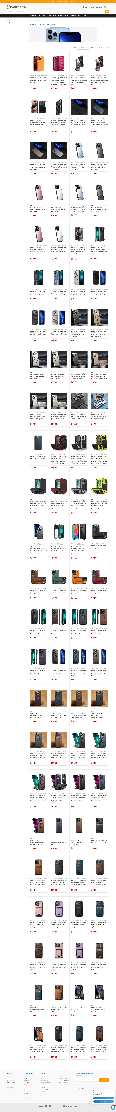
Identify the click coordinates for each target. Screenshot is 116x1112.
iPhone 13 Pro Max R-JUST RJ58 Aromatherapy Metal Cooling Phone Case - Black (99, 292)
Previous (60, 1066)
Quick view (38, 63)
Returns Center (45, 1089)
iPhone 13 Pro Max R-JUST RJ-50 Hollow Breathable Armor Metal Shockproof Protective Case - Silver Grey (58, 124)
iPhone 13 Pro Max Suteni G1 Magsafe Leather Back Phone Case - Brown (99, 632)
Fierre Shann (27, 1080)
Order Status (44, 1085)
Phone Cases (10, 1087)
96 (104, 47)
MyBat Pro (27, 1087)
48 (101, 47)
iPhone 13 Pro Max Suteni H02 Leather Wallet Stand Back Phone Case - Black (99, 840)
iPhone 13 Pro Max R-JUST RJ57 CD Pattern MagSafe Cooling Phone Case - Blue (58, 292)
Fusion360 (26, 1096)
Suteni (25, 1078)
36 (99, 47)
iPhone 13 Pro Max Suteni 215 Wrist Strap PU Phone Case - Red (99, 592)
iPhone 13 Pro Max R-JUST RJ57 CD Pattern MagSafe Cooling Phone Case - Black (38, 292)
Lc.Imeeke (26, 1091)
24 (97, 47)
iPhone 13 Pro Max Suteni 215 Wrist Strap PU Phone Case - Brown (38, 592)
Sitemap (9, 1089)
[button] (113, 1107)
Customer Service (45, 1080)
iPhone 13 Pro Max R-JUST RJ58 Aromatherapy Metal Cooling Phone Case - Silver (59, 332)
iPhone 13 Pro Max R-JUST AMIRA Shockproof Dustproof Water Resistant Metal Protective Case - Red (99, 80)
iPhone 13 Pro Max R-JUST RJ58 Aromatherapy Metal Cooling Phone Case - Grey (38, 332)
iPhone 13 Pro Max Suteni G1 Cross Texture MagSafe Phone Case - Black (38, 632)
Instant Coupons (45, 1082)
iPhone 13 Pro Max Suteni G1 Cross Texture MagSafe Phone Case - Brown (59, 632)
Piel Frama (27, 1082)
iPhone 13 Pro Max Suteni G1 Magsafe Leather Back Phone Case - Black (78, 632)
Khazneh (26, 1093)
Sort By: (74, 47)
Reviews (43, 1091)
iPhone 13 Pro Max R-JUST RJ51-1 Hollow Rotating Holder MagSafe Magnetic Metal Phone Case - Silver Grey (99, 251)
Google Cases (52, 16)
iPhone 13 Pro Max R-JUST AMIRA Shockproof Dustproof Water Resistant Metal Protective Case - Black (79, 80)
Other (84, 16)
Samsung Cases (75, 16)
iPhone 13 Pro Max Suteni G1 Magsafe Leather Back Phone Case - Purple (38, 671)
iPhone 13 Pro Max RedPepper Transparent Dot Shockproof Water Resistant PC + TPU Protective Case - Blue (78, 550)
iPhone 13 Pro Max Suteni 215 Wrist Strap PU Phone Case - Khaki (78, 592)
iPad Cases (42, 16)
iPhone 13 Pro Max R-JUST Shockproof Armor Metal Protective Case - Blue (99, 416)
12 (95, 47)
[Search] (107, 11)
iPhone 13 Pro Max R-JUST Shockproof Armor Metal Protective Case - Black (78, 416)
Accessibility (44, 1078)
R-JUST (26, 1089)
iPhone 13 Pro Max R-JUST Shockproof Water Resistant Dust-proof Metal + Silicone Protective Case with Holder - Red (59, 460)
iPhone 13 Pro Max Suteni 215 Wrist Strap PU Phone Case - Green (58, 592)
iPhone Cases (32, 16)
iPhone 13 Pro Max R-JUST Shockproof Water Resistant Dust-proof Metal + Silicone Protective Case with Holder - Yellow (99, 460)
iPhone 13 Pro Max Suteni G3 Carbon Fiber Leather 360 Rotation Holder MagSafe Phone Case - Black (58, 799)
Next (78, 1066)
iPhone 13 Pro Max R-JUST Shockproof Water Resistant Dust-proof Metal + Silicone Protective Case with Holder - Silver (79, 460)
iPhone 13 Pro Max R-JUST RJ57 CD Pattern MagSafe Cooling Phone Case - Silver (79, 292)
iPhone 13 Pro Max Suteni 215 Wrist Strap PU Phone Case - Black (99, 546)
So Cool (26, 1085)
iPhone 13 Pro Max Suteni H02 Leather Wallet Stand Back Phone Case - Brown (38, 882)
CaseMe (26, 1076)
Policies (43, 1087)
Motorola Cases (63, 16)
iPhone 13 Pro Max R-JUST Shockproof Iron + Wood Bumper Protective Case (38, 458)
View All (26, 1098)
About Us (43, 1076)
